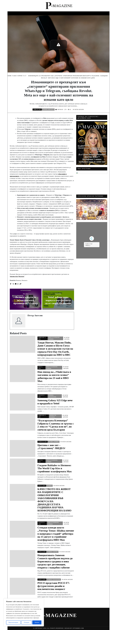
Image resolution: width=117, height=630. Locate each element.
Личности (36, 13)
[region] (24, 612)
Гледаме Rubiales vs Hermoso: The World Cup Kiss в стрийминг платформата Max (54, 468)
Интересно (13, 13)
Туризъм (92, 13)
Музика (46, 13)
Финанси (82, 13)
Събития (72, 13)
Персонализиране (13, 622)
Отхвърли (26, 622)
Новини (63, 13)
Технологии (52, 397)
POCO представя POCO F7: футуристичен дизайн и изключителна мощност (53, 586)
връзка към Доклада (17, 276)
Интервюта (103, 13)
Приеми (37, 622)
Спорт (54, 13)
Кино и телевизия (25, 13)
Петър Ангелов (79, 109)
